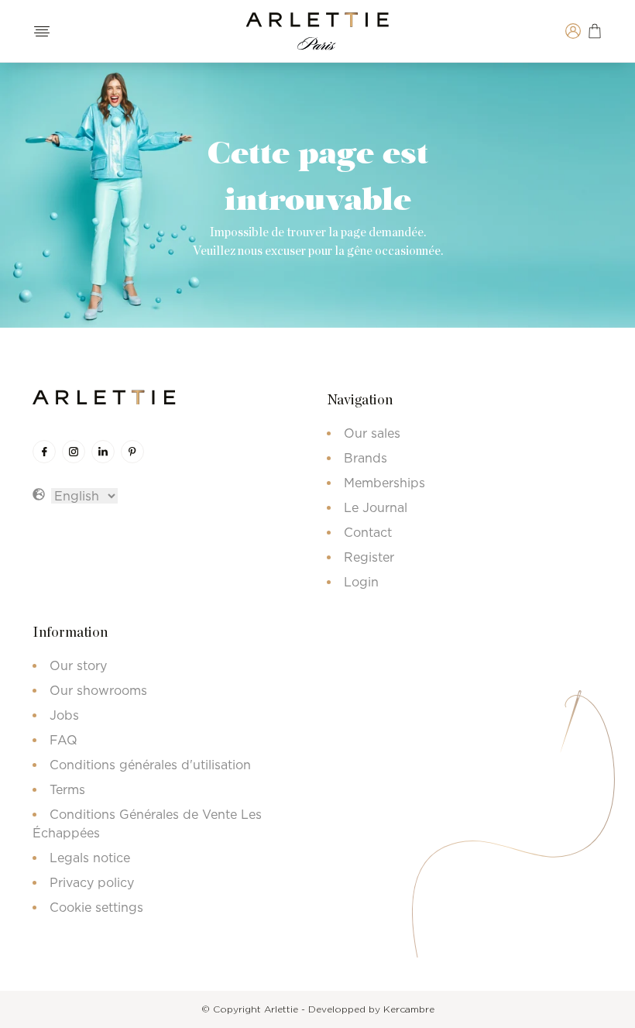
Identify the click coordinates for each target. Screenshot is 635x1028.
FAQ (63, 740)
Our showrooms (98, 690)
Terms (67, 789)
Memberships (384, 483)
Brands (365, 458)
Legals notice (90, 858)
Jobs (64, 715)
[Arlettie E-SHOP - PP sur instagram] (73, 451)
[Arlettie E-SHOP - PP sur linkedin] (103, 451)
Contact (368, 532)
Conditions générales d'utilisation (150, 765)
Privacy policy (92, 882)
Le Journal (375, 507)
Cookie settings (96, 907)
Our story (78, 665)
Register (369, 557)
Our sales (372, 433)
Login (361, 582)
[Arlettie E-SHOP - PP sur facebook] (44, 451)
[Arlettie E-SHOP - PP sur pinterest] (132, 451)
